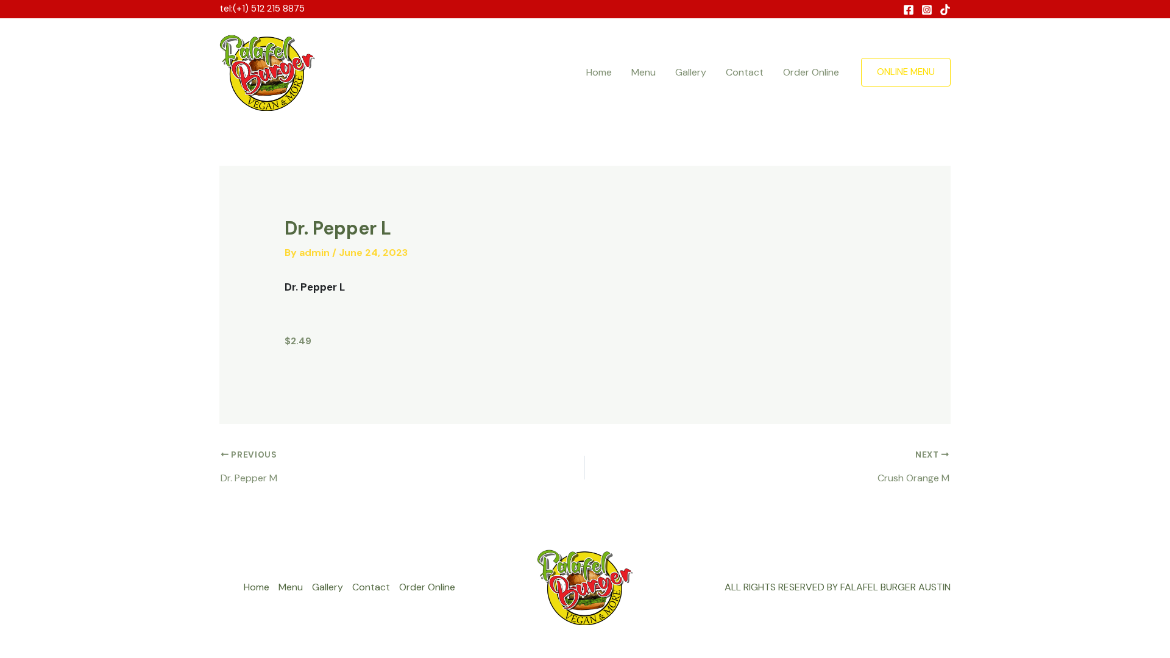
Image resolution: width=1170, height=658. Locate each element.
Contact (745, 72)
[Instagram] (926, 9)
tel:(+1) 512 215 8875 (262, 8)
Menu (643, 72)
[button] (906, 72)
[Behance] (945, 9)
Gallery (690, 72)
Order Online (811, 72)
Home (599, 72)
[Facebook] (908, 9)
